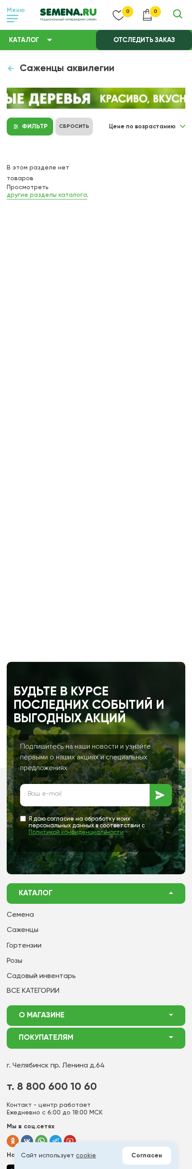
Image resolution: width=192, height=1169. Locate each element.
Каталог (24, 40)
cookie (86, 1155)
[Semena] (68, 14)
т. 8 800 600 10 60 (52, 1086)
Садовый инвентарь (41, 976)
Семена (20, 915)
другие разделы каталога (47, 195)
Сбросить (74, 126)
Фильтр (35, 126)
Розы (14, 961)
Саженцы (22, 930)
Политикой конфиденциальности (76, 832)
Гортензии (24, 945)
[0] (118, 15)
